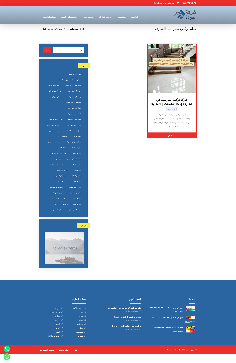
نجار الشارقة (61, 148)
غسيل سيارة (55, 312)
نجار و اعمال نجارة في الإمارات (71, 204)
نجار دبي (58, 159)
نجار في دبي (60, 181)
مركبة (57, 308)
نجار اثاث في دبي (76, 148)
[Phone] (7, 349)
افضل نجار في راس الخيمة (73, 85)
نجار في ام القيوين (62, 170)
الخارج (57, 324)
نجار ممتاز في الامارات (59, 198)
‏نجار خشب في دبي (56, 210)
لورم (58, 328)
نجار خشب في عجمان (74, 159)
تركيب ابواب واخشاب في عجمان (126, 325)
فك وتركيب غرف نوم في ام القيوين (124, 307)
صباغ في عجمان (62, 136)
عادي (81, 320)
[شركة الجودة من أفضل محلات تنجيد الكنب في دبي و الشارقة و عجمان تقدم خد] (185, 15)
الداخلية (80, 324)
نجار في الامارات (76, 176)
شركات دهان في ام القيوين (72, 102)
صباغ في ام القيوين (55, 131)
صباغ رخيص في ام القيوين (73, 125)
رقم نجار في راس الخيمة (73, 97)
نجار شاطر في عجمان (56, 164)
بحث (47, 50)
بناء (82, 312)
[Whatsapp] (7, 356)
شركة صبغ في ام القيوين (73, 108)
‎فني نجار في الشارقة (74, 210)
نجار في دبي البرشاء (74, 187)
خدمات (57, 320)
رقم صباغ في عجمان (52, 85)
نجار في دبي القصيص (56, 187)
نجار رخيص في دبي (75, 164)
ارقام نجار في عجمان (74, 74)
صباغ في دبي (77, 136)
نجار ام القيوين (76, 153)
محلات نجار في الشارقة (73, 142)
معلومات (79, 332)
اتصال (81, 328)
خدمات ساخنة (54, 335)
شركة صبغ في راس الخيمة (73, 114)
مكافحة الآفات (77, 308)
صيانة (81, 316)
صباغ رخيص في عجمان (74, 131)
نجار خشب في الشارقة (59, 153)
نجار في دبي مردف (75, 193)
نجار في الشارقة (60, 176)
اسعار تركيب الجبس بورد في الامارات (69, 80)
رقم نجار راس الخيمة (74, 91)
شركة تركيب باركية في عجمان (127, 316)
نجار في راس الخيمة (57, 193)
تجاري (57, 316)
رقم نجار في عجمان (53, 97)
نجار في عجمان (76, 198)
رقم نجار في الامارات (55, 91)
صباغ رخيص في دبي (53, 125)
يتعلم (54, 204)
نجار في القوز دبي (75, 181)
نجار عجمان (77, 170)
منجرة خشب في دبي (54, 142)
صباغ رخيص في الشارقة (54, 119)
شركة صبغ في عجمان (74, 119)
